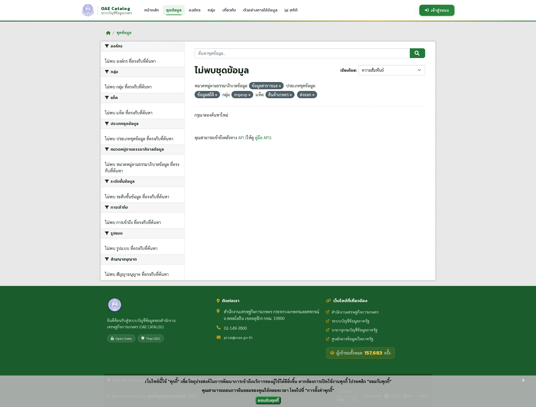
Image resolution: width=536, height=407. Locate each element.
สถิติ (293, 10)
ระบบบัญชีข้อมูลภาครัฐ (350, 320)
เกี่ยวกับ (229, 10)
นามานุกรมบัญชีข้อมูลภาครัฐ (354, 329)
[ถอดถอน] (280, 86)
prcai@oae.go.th (238, 337)
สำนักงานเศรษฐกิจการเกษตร (355, 311)
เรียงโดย (348, 70)
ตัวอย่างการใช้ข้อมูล (260, 10)
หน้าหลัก (151, 10)
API (241, 137)
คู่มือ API (262, 137)
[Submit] (417, 53)
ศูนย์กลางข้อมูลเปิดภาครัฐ (352, 338)
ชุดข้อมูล (173, 10)
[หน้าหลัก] (108, 32)
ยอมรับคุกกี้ (268, 400)
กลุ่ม (211, 10)
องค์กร (194, 10)
